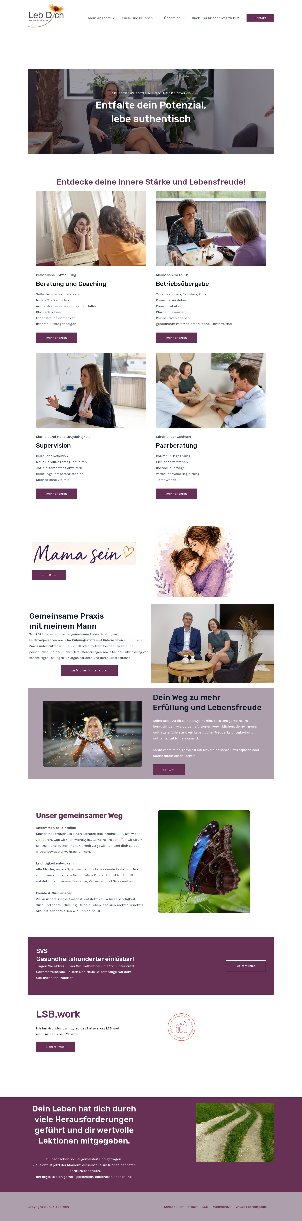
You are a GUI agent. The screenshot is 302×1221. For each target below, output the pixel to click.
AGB (205, 1207)
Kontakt (170, 1207)
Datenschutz (222, 1207)
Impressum (189, 1207)
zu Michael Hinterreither (89, 670)
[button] (113, 18)
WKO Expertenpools (251, 1207)
